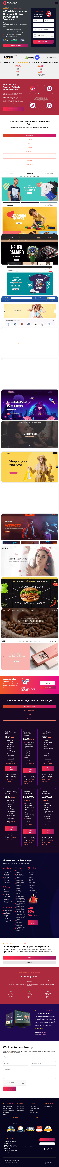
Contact (38, 1121)
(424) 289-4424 (10, 1150)
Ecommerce (6, 1112)
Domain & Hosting (47, 1106)
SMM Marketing (21, 1110)
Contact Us (47, 1139)
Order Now (11, 768)
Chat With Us (29, 962)
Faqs (37, 1123)
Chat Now (47, 683)
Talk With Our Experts (16, 45)
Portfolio (15, 1123)
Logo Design (33, 1106)
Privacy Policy (48, 1163)
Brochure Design (34, 1112)
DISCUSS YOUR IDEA (13, 108)
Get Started (47, 1143)
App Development (7, 1106)
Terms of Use (48, 1162)
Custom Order (48, 687)
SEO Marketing (20, 1106)
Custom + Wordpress (8, 1110)
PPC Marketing (20, 1108)
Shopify (5, 1114)
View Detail (11, 759)
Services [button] (7, 7)
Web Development (8, 1108)
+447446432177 (8, 1152)
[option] (16, 27)
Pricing (14, 1121)
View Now (32, 922)
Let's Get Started (29, 957)
